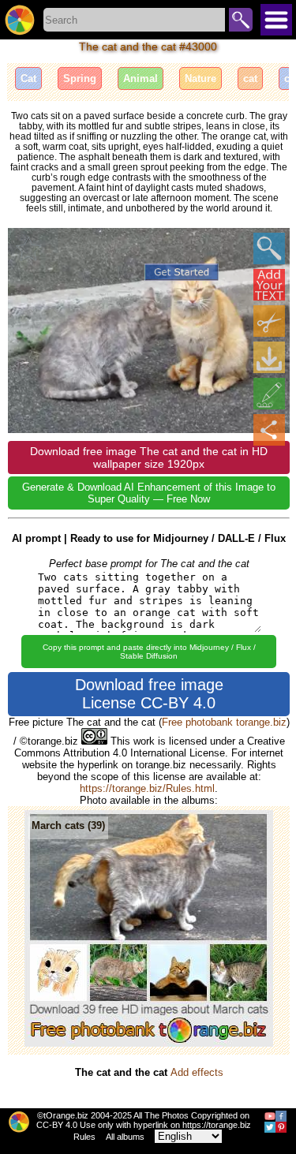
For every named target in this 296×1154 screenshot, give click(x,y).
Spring (79, 78)
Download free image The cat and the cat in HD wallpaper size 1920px (149, 457)
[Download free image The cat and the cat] (269, 357)
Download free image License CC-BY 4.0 (149, 693)
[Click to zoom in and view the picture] (269, 248)
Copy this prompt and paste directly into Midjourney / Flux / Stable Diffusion (149, 651)
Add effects (196, 1072)
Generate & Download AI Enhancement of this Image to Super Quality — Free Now (148, 493)
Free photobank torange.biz (224, 722)
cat (250, 78)
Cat (28, 78)
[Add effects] (269, 393)
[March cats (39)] (148, 1043)
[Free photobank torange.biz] (19, 19)
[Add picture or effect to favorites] (28, 248)
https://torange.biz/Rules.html (147, 788)
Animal (140, 78)
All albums (125, 1136)
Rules (84, 1136)
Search (241, 20)
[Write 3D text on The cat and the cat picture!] (269, 285)
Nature (200, 78)
